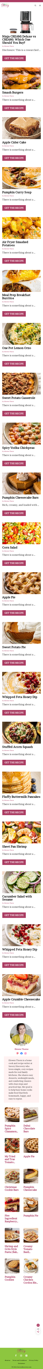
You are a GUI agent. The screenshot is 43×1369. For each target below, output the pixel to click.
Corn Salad (9, 547)
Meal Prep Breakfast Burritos (16, 296)
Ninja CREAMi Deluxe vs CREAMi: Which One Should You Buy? (19, 39)
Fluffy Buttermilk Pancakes (21, 796)
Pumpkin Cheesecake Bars (20, 497)
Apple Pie (8, 597)
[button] (35, 5)
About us (7, 1360)
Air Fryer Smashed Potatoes (15, 243)
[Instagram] (21, 1355)
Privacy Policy (33, 1360)
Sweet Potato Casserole (18, 398)
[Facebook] (16, 1355)
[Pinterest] (26, 1355)
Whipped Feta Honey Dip (19, 697)
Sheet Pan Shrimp (14, 846)
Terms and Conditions (19, 1360)
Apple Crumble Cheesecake (21, 999)
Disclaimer (21, 1363)
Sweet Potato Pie (14, 647)
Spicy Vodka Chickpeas (18, 447)
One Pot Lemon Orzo (16, 348)
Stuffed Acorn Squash (17, 747)
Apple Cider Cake (14, 142)
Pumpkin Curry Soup (17, 192)
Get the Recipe (14, 58)
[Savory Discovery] (5, 5)
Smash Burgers (12, 92)
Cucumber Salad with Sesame (17, 898)
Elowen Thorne (21, 1049)
